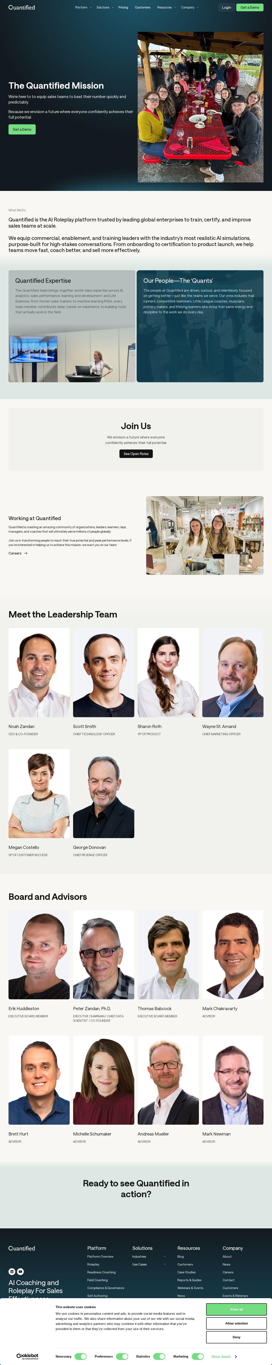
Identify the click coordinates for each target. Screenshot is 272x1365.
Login (226, 7)
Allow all (236, 1309)
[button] (82, 7)
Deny (236, 1337)
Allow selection (236, 1323)
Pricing (123, 7)
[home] (38, 7)
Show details (221, 1356)
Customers (142, 7)
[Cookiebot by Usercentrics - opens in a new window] (27, 1357)
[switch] (122, 1356)
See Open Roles (136, 454)
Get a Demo (250, 7)
